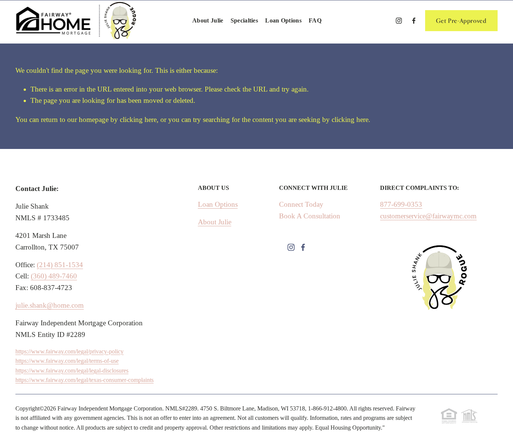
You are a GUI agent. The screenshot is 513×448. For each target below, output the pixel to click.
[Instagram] (399, 20)
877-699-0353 (401, 204)
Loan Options (283, 20)
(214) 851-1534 (60, 265)
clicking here (138, 119)
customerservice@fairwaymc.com (428, 216)
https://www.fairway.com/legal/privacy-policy (69, 351)
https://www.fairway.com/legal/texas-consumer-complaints (84, 380)
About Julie (207, 20)
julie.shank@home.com (49, 305)
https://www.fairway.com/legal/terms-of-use (67, 361)
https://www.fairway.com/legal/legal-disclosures (71, 370)
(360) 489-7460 (54, 276)
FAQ (315, 20)
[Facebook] (414, 20)
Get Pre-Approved (461, 20)
